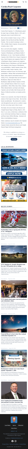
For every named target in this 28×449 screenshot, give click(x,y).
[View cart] (23, 2)
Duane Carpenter (4, 209)
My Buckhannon (4, 348)
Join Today (14, 139)
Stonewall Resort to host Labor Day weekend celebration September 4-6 (13, 335)
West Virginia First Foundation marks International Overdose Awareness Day (12, 401)
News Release (4, 244)
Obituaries (20, 425)
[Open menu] (2, 1)
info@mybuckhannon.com (17, 438)
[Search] (25, 1)
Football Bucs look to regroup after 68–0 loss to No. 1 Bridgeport (13, 230)
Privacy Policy (5, 444)
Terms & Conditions (14, 444)
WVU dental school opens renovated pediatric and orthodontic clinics (14, 300)
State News (14, 428)
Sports (14, 425)
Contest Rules (22, 444)
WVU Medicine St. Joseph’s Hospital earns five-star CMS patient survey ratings (13, 265)
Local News (7, 425)
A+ (20, 28)
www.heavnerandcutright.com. (13, 123)
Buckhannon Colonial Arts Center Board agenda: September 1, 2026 (12, 369)
